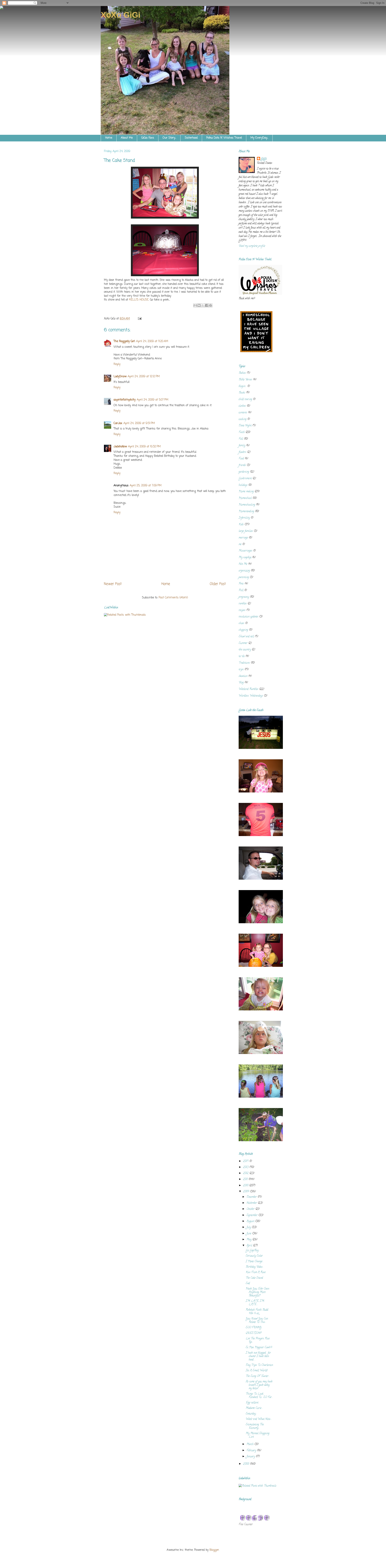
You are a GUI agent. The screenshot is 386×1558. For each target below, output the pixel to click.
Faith (242, 432)
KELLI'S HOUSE (139, 300)
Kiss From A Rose (256, 1272)
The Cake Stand (254, 1278)
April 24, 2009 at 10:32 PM (144, 447)
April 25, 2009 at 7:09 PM (145, 486)
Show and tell (246, 637)
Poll (241, 590)
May (249, 1240)
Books (242, 393)
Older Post (218, 584)
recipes (242, 610)
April (249, 1246)
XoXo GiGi (120, 14)
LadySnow (120, 376)
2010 (246, 1186)
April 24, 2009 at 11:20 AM (152, 341)
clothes (242, 406)
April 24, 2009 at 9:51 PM (139, 423)
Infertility (244, 518)
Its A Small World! (257, 1371)
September (252, 1215)
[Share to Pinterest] (210, 305)
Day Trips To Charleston (259, 1365)
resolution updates (248, 617)
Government (245, 478)
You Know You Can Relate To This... (257, 1320)
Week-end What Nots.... (259, 1419)
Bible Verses (245, 380)
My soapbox (245, 557)
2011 (245, 1179)
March (250, 1444)
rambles (243, 604)
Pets (241, 584)
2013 (246, 1167)
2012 (246, 1173)
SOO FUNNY (254, 1328)
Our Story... (169, 138)
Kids (241, 524)
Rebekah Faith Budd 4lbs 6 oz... (257, 1312)
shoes (241, 623)
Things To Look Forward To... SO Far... (259, 1396)
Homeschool (245, 498)
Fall (241, 439)
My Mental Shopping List (257, 1435)
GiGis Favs (147, 138)
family (242, 446)
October (250, 1209)
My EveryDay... (259, 138)
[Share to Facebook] (207, 305)
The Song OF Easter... (258, 1376)
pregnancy (244, 597)
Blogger (214, 1550)
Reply (117, 364)
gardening (244, 472)
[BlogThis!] (199, 305)
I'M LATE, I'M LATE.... (255, 1303)
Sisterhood (191, 138)
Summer (243, 643)
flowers (242, 452)
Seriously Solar (254, 1256)
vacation (243, 676)
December (252, 1197)
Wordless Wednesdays (251, 696)
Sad (248, 1283)
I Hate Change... (255, 1261)
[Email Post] (139, 319)
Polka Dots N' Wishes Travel (224, 138)
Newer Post (113, 584)
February (251, 1451)
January (251, 1457)
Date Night (245, 426)
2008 (246, 1464)
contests (243, 413)
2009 (246, 1192)
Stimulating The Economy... (255, 1426)
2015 (246, 1161)
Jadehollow (120, 447)
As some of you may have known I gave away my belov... (259, 1385)
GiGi (264, 159)
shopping (243, 630)
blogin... (242, 386)
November (252, 1203)
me (240, 544)
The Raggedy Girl (124, 341)
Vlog (241, 683)
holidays (243, 485)
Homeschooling (247, 505)
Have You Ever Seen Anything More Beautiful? (257, 1292)
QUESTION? (253, 1333)
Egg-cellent (252, 1403)
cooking (242, 419)
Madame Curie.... (254, 1408)
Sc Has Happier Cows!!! (259, 1347)
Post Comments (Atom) (173, 598)
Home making (246, 492)
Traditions (244, 663)
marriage (243, 538)
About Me (127, 138)
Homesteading (246, 511)
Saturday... (251, 1414)
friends (242, 465)
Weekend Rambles (248, 689)
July (249, 1227)
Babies (242, 373)
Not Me (243, 564)
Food (241, 459)
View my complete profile (252, 246)
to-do (242, 656)
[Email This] (195, 305)
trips (241, 670)
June (249, 1234)
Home (108, 138)
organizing (244, 571)
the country (245, 650)
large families (246, 531)
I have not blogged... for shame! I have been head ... (258, 1356)
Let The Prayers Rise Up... (258, 1340)
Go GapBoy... (253, 1250)
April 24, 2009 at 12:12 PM (144, 376)
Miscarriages (245, 551)
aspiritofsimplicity (125, 400)
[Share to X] (203, 305)
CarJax (118, 423)
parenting (244, 577)
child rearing (245, 399)
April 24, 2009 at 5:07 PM (152, 400)
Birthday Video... (255, 1267)
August (250, 1221)
